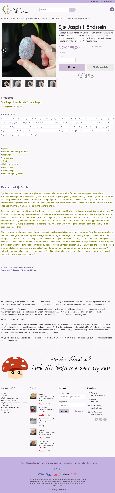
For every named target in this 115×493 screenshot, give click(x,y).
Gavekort (4, 410)
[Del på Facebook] (80, 75)
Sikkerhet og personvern (51, 463)
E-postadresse (64, 393)
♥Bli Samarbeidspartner (9, 398)
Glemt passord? (80, 411)
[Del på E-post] (91, 75)
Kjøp (73, 67)
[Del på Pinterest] (86, 75)
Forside (4, 18)
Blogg (77, 463)
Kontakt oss (5, 412)
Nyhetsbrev (68, 463)
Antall (61, 56)
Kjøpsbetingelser (33, 463)
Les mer (59, 486)
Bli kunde (4, 396)
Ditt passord (63, 402)
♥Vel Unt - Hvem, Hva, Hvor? (11, 407)
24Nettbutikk (62, 490)
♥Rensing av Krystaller (9, 400)
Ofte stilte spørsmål (89, 463)
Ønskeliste (101, 67)
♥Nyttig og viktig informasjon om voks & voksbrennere (14, 404)
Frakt (22, 463)
